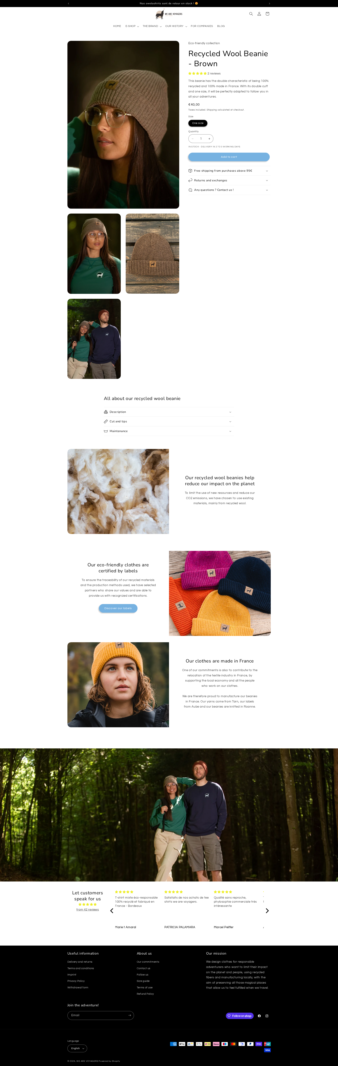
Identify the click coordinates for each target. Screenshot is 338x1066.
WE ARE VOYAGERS (87, 1061)
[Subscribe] (130, 1015)
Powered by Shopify (109, 1061)
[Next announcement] (269, 3)
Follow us (142, 975)
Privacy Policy (76, 981)
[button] (131, 26)
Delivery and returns (80, 962)
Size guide (143, 981)
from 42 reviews (87, 909)
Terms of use (145, 987)
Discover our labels (118, 608)
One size (197, 123)
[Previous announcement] (68, 3)
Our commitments (148, 962)
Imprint (71, 975)
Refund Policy (145, 994)
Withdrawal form (77, 987)
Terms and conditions (80, 968)
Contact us (143, 968)
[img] (87, 904)
